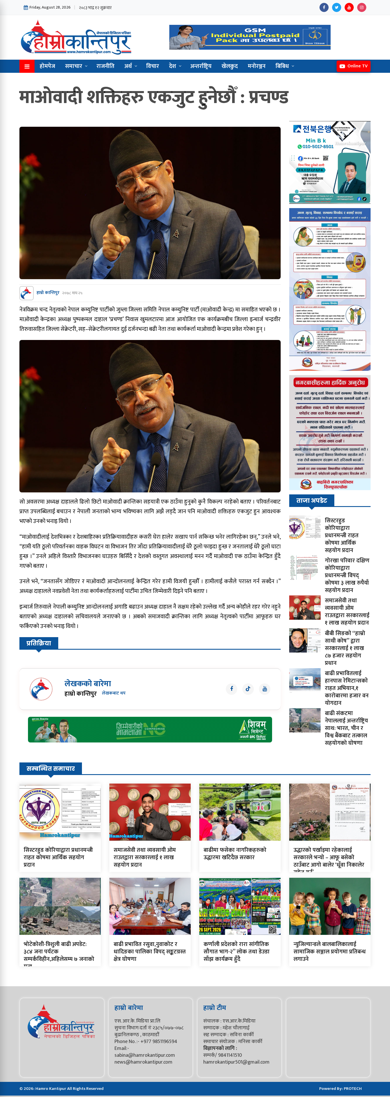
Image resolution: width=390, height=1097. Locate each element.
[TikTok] (248, 689)
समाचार (73, 66)
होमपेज (47, 66)
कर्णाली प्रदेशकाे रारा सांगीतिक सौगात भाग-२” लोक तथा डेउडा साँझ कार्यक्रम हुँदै (237, 951)
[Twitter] (336, 7)
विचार (152, 66)
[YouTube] (349, 7)
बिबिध (282, 66)
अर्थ (128, 66)
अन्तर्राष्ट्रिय (201, 66)
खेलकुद (230, 66)
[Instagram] (361, 7)
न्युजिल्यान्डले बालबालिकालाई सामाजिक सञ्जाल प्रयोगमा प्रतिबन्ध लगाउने (329, 951)
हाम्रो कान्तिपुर (48, 293)
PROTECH (353, 1088)
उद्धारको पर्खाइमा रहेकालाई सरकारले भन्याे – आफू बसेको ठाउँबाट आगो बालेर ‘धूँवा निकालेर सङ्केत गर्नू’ (328, 861)
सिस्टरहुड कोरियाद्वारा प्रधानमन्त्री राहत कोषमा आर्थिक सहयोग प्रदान (342, 535)
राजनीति (105, 66)
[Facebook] (324, 7)
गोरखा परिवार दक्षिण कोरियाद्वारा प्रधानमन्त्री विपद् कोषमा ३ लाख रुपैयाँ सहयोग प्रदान (347, 575)
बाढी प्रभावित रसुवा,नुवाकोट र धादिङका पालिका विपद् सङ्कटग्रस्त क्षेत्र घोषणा (150, 951)
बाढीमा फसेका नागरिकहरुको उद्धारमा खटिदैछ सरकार (235, 853)
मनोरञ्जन (257, 66)
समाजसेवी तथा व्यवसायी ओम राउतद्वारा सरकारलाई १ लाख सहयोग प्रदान (347, 612)
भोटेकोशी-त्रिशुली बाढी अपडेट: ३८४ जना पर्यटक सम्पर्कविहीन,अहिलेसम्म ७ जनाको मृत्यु (59, 955)
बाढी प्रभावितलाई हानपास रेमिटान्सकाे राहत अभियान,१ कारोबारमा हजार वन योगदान (347, 688)
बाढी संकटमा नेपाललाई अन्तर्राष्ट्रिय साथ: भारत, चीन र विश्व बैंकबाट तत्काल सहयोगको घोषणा (346, 728)
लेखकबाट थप (114, 693)
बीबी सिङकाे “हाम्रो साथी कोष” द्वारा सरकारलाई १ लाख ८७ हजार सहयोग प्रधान (345, 648)
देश (172, 66)
